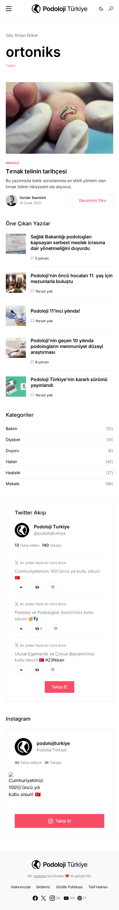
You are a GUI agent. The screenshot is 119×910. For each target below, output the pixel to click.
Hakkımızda (21, 887)
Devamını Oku (92, 200)
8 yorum (42, 362)
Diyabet (13, 439)
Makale (12, 163)
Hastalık (13, 472)
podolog (40, 876)
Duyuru (12, 450)
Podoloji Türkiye (51, 749)
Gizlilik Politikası (69, 887)
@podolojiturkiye (50, 533)
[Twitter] (43, 898)
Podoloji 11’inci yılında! (55, 311)
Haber (11, 461)
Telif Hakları (98, 887)
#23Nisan (54, 659)
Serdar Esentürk (33, 197)
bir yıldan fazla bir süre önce (43, 563)
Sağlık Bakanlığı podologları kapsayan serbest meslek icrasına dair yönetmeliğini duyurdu (68, 242)
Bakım (11, 428)
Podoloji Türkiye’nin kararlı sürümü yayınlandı (69, 382)
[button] (9, 8)
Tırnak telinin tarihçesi (36, 171)
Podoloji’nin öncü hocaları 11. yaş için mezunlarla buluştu (72, 278)
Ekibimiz (43, 887)
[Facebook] (35, 898)
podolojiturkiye (53, 743)
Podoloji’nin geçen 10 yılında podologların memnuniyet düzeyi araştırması (67, 346)
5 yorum (42, 258)
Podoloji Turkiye (51, 527)
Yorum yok (44, 291)
